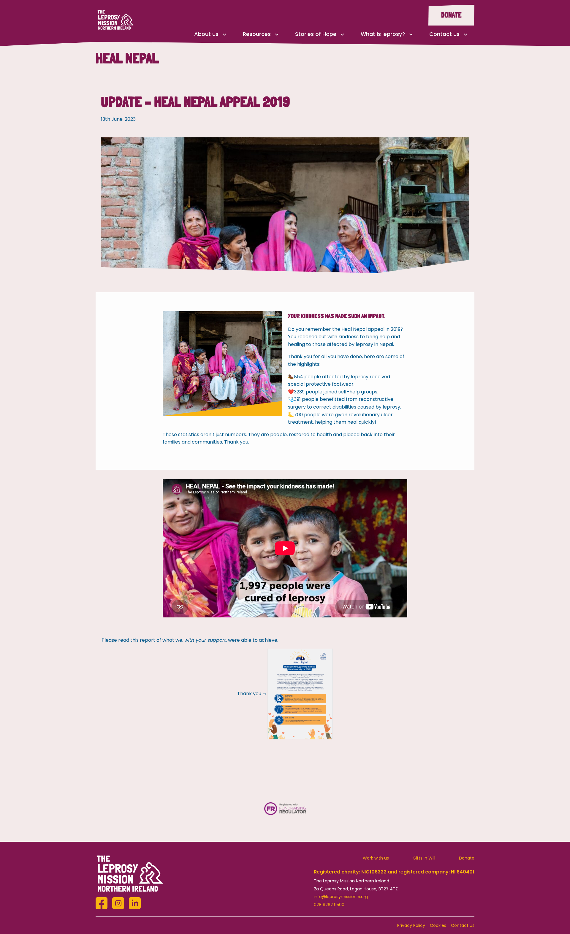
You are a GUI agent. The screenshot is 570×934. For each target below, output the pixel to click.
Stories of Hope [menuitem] (315, 34)
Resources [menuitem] (257, 34)
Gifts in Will (424, 858)
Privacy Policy (411, 925)
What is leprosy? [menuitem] (383, 34)
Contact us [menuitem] (444, 34)
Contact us (462, 925)
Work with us (376, 858)
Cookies (438, 925)
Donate (451, 15)
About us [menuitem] (206, 34)
